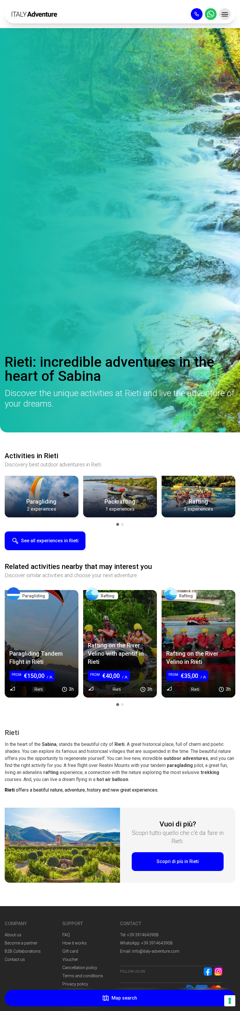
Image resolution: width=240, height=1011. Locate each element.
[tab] (117, 524)
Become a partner (21, 943)
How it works (74, 943)
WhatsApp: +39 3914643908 (146, 943)
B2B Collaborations (23, 951)
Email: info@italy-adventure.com (149, 951)
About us (13, 934)
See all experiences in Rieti (49, 540)
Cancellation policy (79, 967)
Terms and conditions (82, 976)
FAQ (66, 934)
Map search (124, 998)
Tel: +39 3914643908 (139, 934)
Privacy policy (75, 984)
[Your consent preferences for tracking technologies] (229, 1000)
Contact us (15, 959)
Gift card (70, 951)
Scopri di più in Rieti (178, 861)
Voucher (70, 959)
